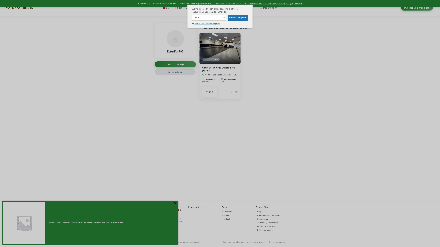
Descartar (298, 3)
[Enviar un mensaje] (231, 92)
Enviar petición (175, 72)
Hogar (178, 7)
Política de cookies (265, 230)
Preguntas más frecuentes (268, 215)
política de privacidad (266, 226)
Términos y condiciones (267, 222)
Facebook (228, 212)
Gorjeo (227, 215)
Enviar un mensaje (175, 64)
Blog (259, 212)
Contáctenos (262, 219)
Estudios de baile (211, 59)
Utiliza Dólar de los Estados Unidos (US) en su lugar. (270, 3)
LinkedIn (227, 219)
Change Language (237, 18)
